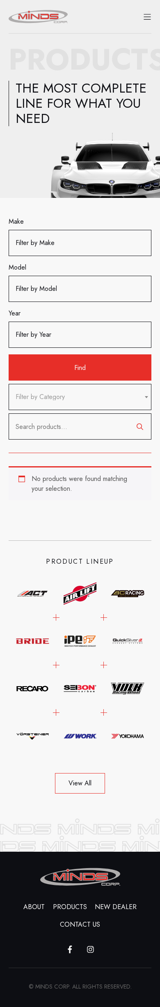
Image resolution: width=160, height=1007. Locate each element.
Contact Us (80, 924)
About (34, 907)
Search (139, 426)
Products (70, 907)
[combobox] (80, 397)
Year (15, 313)
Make (16, 221)
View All (80, 783)
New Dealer (116, 907)
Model (17, 267)
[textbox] (40, 397)
